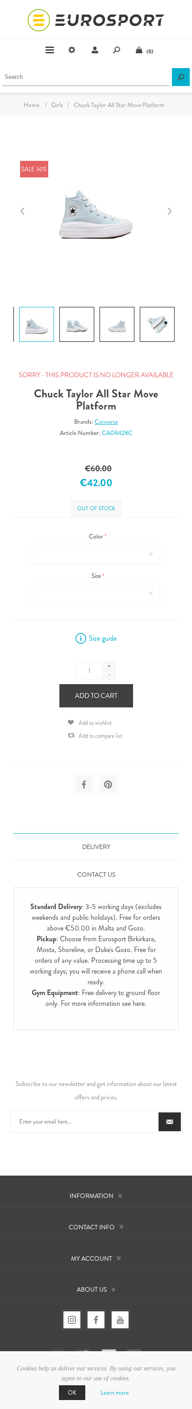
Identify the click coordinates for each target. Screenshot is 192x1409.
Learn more (114, 1392)
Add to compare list (100, 736)
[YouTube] (120, 1319)
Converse (106, 421)
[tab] (96, 846)
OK (72, 1392)
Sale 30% (34, 169)
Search (181, 77)
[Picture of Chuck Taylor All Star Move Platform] (36, 306)
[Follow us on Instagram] (71, 1319)
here (139, 1003)
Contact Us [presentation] (96, 874)
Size (97, 576)
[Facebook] (96, 1319)
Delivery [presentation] (96, 846)
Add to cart (96, 696)
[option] (36, 308)
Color (96, 536)
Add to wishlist (95, 723)
